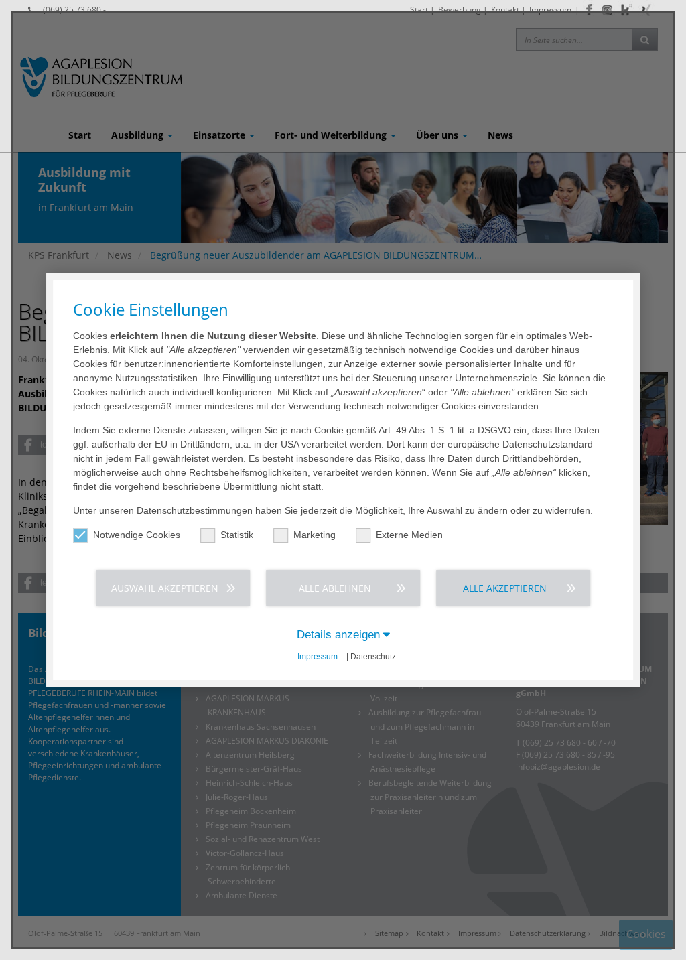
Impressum (317, 656)
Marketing (314, 534)
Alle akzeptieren (505, 587)
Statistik (236, 534)
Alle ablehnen (335, 587)
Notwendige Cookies (136, 534)
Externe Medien (409, 534)
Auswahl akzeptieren (164, 587)
